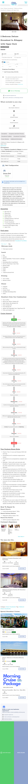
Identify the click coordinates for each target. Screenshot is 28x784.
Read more (20, 84)
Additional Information (16, 139)
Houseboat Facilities (6, 136)
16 (12, 31)
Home (2, 8)
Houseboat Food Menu (19, 136)
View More (21, 536)
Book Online (21, 752)
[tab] (4, 133)
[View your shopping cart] (26, 2)
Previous (3, 21)
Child (17, 53)
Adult (5, 53)
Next (24, 21)
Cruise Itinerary (5, 139)
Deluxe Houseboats (8, 8)
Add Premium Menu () (11, 72)
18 (15, 31)
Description (4, 133)
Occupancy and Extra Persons (16, 133)
